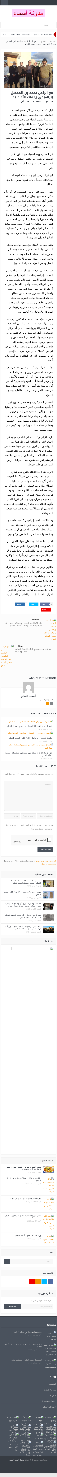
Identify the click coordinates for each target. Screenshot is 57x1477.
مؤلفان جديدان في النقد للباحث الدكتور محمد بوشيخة (33, 650)
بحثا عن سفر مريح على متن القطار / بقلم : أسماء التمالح (23, 1345)
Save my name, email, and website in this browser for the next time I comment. (29, 827)
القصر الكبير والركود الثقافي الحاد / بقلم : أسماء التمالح (30, 726)
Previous (35, 620)
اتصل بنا (53, 1395)
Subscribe (12, 1306)
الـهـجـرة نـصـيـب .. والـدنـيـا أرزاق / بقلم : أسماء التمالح (31, 738)
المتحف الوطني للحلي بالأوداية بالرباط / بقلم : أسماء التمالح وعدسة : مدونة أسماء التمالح (23, 905)
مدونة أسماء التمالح (16, 1460)
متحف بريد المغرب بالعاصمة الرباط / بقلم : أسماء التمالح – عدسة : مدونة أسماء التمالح (22, 882)
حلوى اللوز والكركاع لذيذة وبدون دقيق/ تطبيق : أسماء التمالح (22, 1216)
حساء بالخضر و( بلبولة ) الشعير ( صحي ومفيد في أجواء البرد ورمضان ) (24, 1168)
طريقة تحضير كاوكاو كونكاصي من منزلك (25, 1198)
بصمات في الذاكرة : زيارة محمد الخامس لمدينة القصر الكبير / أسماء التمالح (23, 916)
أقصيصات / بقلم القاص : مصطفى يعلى (26, 1360)
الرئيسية (52, 1384)
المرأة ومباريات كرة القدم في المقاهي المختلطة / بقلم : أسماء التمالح (29, 754)
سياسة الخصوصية (49, 1401)
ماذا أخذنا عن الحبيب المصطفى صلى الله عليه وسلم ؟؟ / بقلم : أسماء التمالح (23, 624)
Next (20, 646)
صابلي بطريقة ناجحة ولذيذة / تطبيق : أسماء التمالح (24, 1179)
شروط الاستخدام (49, 1407)
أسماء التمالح (28, 696)
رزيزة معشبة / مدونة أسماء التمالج (28, 1235)
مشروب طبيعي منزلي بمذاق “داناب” (28, 1332)
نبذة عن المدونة (50, 1390)
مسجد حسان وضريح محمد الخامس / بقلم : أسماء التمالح (22, 893)
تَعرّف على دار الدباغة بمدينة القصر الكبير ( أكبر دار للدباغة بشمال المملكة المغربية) (23, 927)
